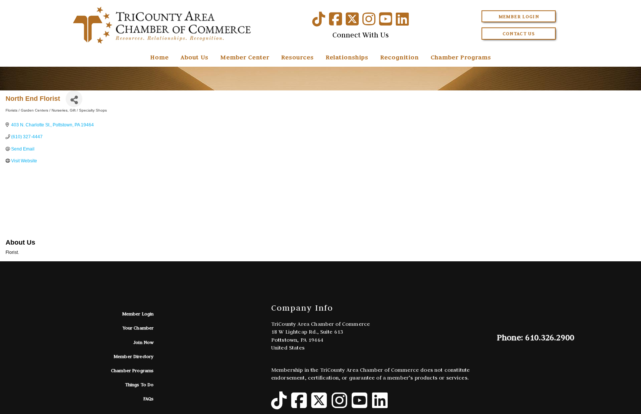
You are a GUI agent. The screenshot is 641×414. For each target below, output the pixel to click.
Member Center (244, 57)
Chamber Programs (461, 57)
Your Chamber (138, 328)
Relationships (347, 57)
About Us (194, 57)
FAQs (148, 398)
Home (159, 57)
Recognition (399, 57)
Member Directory (134, 356)
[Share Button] (74, 98)
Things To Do (139, 384)
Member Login (519, 16)
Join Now (143, 342)
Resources (297, 57)
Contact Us (519, 33)
